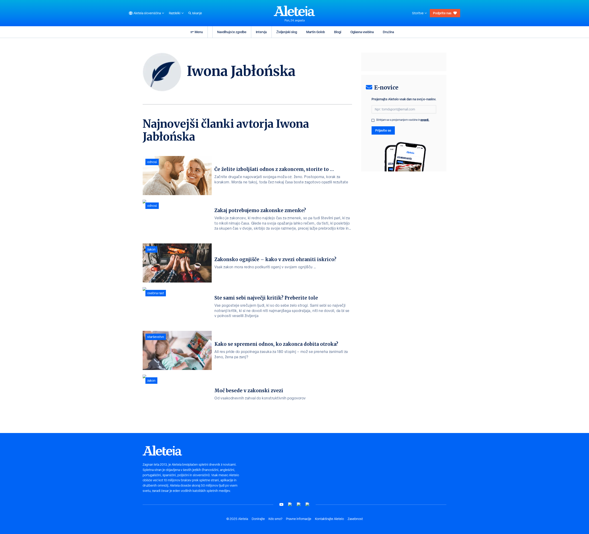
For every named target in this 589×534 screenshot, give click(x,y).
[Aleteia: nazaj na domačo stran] (294, 11)
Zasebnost (355, 519)
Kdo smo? (275, 519)
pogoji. (425, 120)
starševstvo (155, 337)
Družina (388, 32)
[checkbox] (373, 120)
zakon (151, 249)
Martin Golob (315, 32)
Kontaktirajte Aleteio (329, 519)
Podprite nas (442, 13)
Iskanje (197, 13)
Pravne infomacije (298, 519)
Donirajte (258, 519)
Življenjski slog (286, 32)
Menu (199, 32)
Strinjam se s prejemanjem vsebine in (402, 120)
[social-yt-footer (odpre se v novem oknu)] (281, 504)
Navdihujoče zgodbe (231, 32)
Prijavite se (383, 130)
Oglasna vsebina (362, 32)
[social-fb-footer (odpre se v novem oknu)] (290, 504)
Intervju (261, 32)
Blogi (337, 32)
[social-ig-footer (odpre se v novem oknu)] (308, 504)
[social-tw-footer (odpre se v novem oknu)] (299, 504)
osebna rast (155, 293)
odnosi (152, 162)
